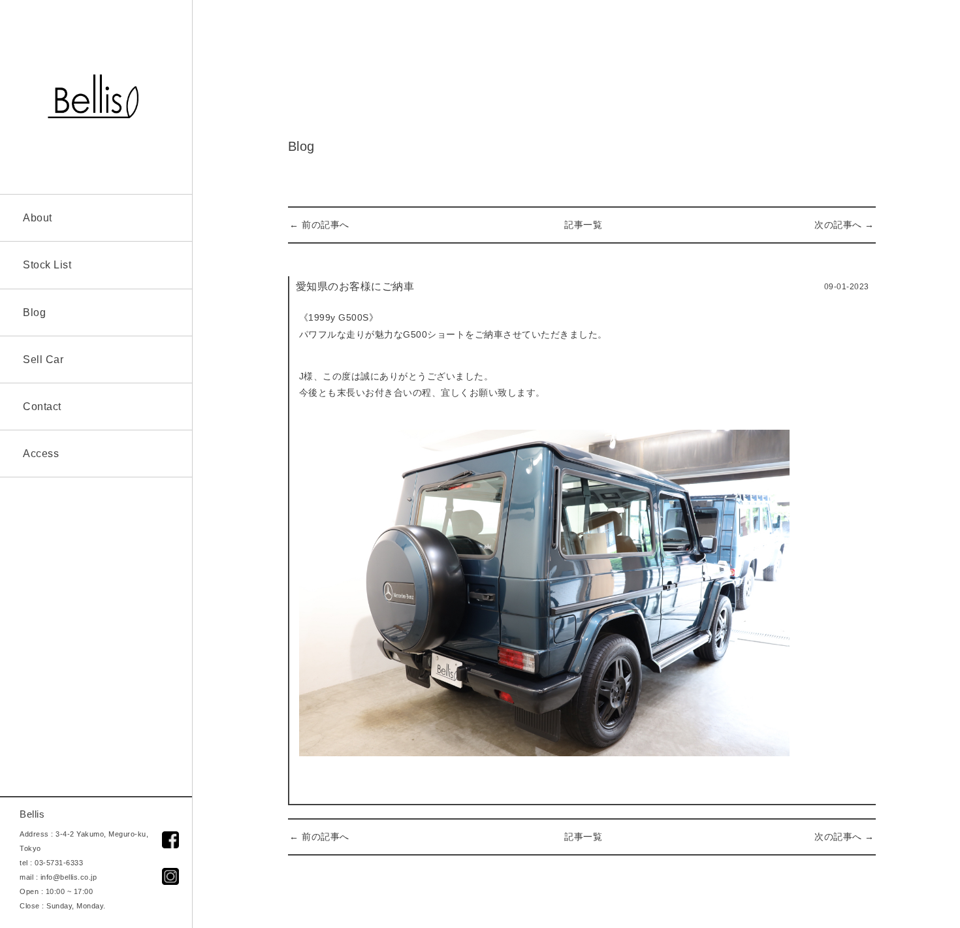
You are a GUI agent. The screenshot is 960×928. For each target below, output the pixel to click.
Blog (34, 312)
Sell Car (43, 359)
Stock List (47, 264)
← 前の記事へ (319, 224)
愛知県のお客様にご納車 (355, 286)
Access (41, 453)
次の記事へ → (844, 224)
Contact (42, 406)
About (37, 217)
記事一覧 (583, 224)
